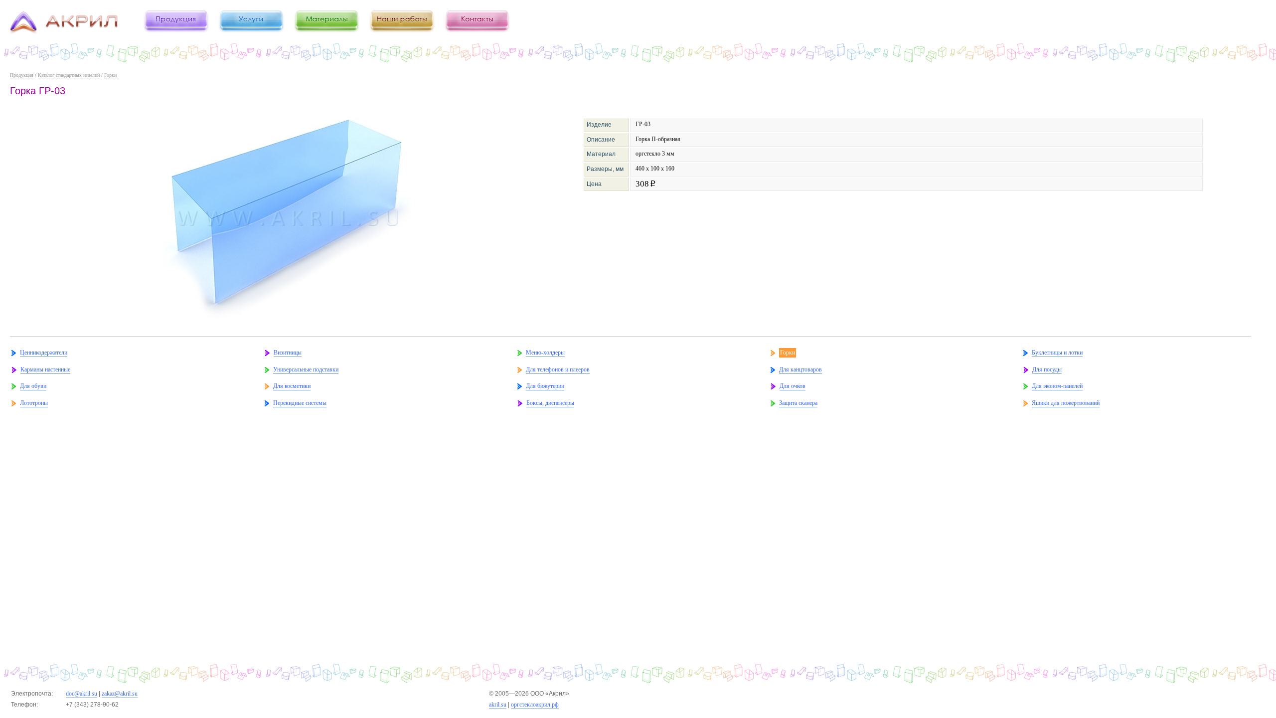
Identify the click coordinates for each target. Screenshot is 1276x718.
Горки (110, 75)
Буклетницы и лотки (1057, 352)
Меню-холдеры (545, 352)
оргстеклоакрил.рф (535, 704)
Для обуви (33, 385)
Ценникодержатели (43, 352)
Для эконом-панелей (1057, 385)
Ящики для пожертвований (1066, 402)
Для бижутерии (545, 385)
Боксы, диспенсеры (550, 402)
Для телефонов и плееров (558, 369)
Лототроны (34, 402)
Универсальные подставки (305, 369)
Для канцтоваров (800, 369)
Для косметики (292, 385)
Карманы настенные (45, 369)
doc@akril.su (81, 693)
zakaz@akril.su (120, 693)
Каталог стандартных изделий (69, 75)
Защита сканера (798, 402)
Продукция (21, 75)
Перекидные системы (299, 402)
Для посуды (1047, 369)
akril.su (497, 704)
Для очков (792, 385)
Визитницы (288, 352)
